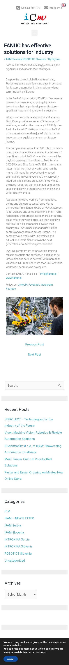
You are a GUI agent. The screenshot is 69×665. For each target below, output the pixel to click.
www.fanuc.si (14, 277)
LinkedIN (22, 284)
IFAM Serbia (13, 525)
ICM (7, 511)
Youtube (11, 288)
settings (40, 652)
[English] (63, 4)
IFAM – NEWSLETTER (19, 518)
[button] (34, 33)
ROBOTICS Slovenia (34, 59)
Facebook (34, 284)
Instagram (47, 284)
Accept (10, 658)
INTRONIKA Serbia (17, 539)
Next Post (34, 354)
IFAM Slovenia (14, 59)
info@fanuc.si (48, 273)
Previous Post (34, 344)
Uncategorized (15, 560)
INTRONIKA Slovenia (19, 546)
